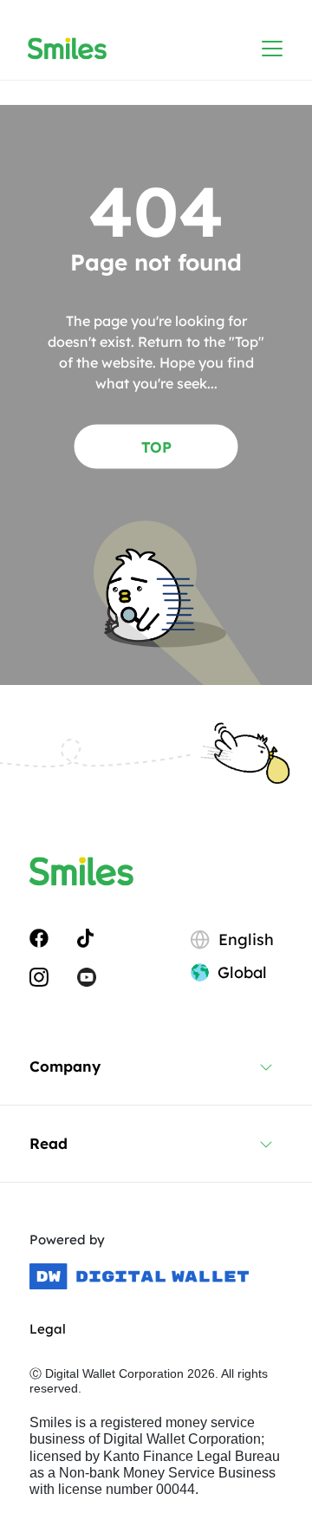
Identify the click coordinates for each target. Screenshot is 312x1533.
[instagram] (39, 976)
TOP (156, 446)
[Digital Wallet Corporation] (139, 1276)
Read (48, 1143)
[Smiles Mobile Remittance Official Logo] (67, 48)
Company (65, 1066)
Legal (47, 1329)
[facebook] (39, 936)
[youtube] (86, 976)
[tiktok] (85, 936)
